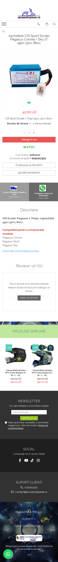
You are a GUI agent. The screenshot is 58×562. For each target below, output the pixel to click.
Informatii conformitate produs (20, 251)
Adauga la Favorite (30, 165)
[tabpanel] (29, 78)
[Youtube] (26, 460)
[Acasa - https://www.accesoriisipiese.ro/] (29, 13)
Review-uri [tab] (29, 266)
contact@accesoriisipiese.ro (31, 492)
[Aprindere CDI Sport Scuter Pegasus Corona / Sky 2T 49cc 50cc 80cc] (29, 78)
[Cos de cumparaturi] (46, 24)
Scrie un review (29, 298)
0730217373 (31, 487)
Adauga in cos (29, 139)
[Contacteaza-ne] (38, 24)
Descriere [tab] (29, 210)
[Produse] (4, 24)
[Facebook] (20, 460)
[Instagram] (38, 460)
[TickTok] (32, 460)
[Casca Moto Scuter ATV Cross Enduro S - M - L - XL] (15, 356)
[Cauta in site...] (54, 24)
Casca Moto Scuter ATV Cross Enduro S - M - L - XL (15, 372)
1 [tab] (29, 103)
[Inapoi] (2, 32)
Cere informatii (30, 173)
